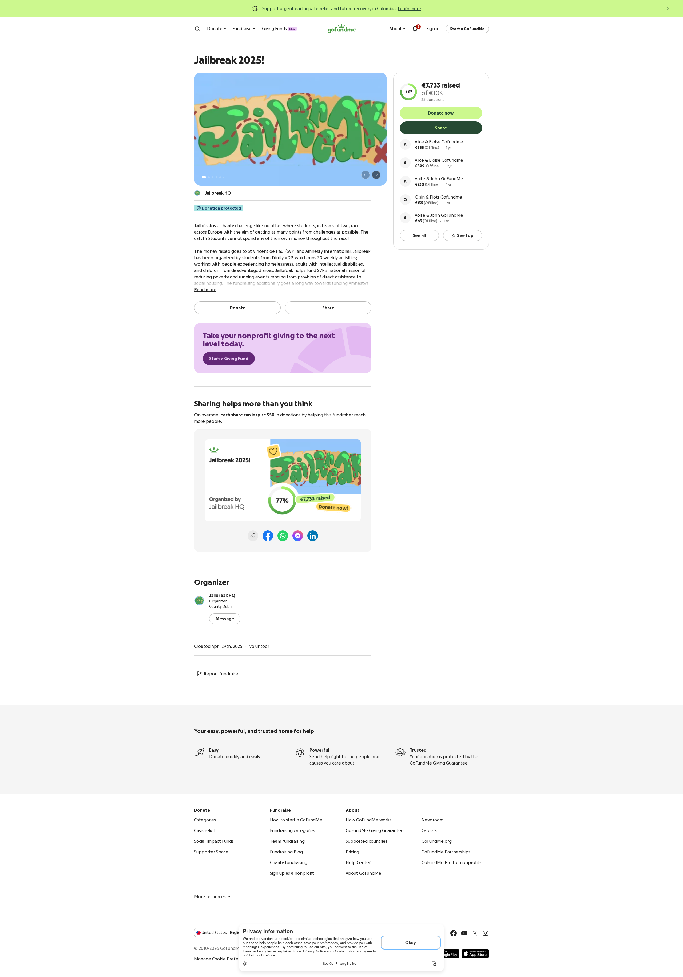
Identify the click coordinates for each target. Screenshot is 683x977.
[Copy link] (253, 536)
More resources (210, 896)
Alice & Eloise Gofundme (439, 141)
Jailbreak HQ (222, 595)
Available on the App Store (475, 953)
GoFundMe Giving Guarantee (439, 763)
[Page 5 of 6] (220, 177)
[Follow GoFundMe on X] (475, 933)
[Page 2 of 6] (209, 177)
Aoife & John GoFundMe (439, 178)
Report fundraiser (222, 673)
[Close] (668, 8)
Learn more (409, 8)
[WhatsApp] (282, 536)
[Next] (376, 175)
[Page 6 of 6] (223, 177)
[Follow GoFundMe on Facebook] (453, 933)
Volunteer (259, 646)
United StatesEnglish (222, 933)
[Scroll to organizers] (197, 193)
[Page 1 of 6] (204, 177)
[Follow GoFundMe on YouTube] (464, 933)
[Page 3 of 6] (212, 177)
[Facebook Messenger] (297, 536)
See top (465, 235)
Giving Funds (278, 28)
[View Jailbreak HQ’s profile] (199, 600)
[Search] (197, 28)
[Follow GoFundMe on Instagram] (485, 933)
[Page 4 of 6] (216, 177)
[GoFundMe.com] (342, 29)
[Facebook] (268, 536)
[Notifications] (415, 28)
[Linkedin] (312, 536)
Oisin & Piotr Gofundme (438, 197)
